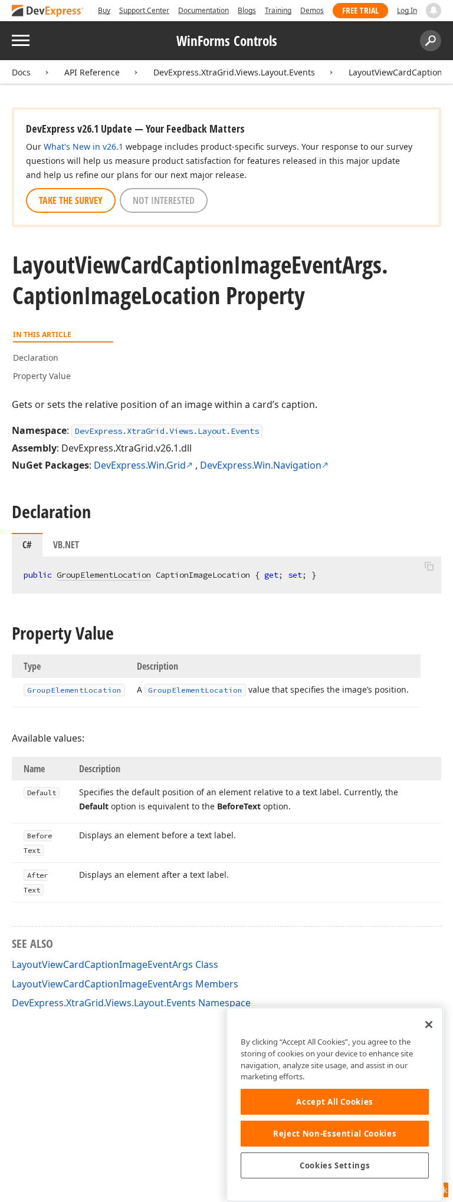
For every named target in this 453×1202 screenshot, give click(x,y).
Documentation (203, 10)
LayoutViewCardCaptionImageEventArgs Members (125, 983)
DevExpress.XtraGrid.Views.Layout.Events (234, 72)
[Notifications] (433, 10)
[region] (335, 1104)
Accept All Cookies (334, 1101)
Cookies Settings (335, 1165)
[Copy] (429, 566)
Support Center (144, 10)
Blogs (247, 10)
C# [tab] (27, 544)
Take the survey (71, 200)
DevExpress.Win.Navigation (260, 465)
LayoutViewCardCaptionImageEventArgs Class (115, 964)
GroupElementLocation (104, 574)
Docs (21, 72)
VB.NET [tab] (66, 544)
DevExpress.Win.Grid (140, 465)
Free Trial (360, 10)
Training (278, 10)
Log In (407, 10)
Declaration (35, 357)
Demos (312, 10)
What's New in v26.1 (83, 146)
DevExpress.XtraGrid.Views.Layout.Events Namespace (131, 1002)
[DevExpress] (48, 11)
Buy (104, 10)
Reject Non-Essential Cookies (334, 1133)
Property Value (42, 375)
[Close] (429, 1025)
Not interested (164, 200)
